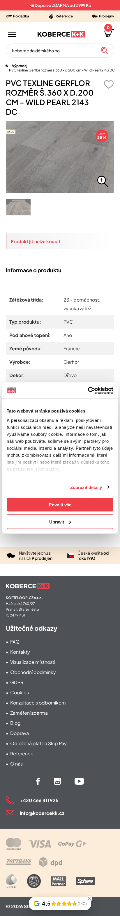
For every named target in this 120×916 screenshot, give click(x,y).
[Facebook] (38, 781)
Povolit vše (60, 504)
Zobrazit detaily (86, 487)
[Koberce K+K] (61, 34)
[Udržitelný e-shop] (34, 881)
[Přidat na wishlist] (108, 84)
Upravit (56, 521)
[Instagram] (57, 781)
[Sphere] (85, 881)
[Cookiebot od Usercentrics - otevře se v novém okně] (87, 390)
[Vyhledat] (104, 50)
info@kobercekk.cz (42, 813)
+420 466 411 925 (39, 800)
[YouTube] (79, 781)
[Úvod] (6, 66)
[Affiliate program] (11, 881)
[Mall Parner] (58, 881)
